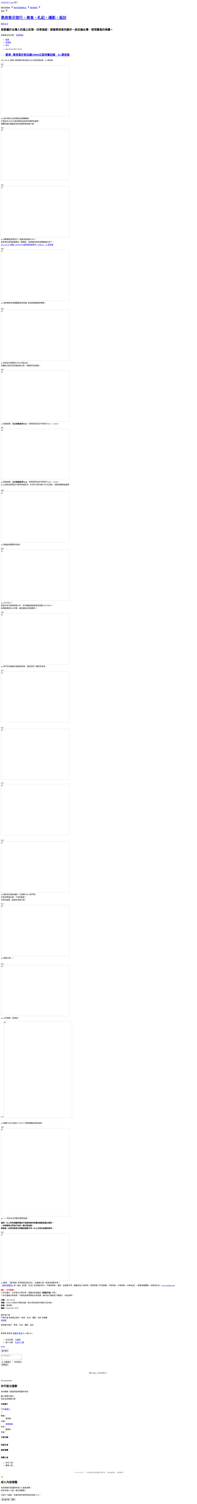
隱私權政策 (111, 1472)
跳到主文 (4, 24)
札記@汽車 (19, 1342)
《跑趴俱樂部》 (7, 1285)
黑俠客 (3, 1320)
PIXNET (81, 1472)
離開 (13, 1499)
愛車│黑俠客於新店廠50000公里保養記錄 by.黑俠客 (37, 54)
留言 (20, 1333)
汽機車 (18, 1340)
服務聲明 (120, 1472)
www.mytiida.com (168, 1285)
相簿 (7, 40)
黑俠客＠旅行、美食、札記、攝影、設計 (34, 18)
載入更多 (5, 1351)
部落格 (8, 42)
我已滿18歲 (5, 1499)
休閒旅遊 (19, 35)
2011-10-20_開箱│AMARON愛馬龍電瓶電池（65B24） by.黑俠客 (27, 245)
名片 (7, 45)
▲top (3, 1346)
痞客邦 (15, 1333)
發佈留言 (5, 1365)
